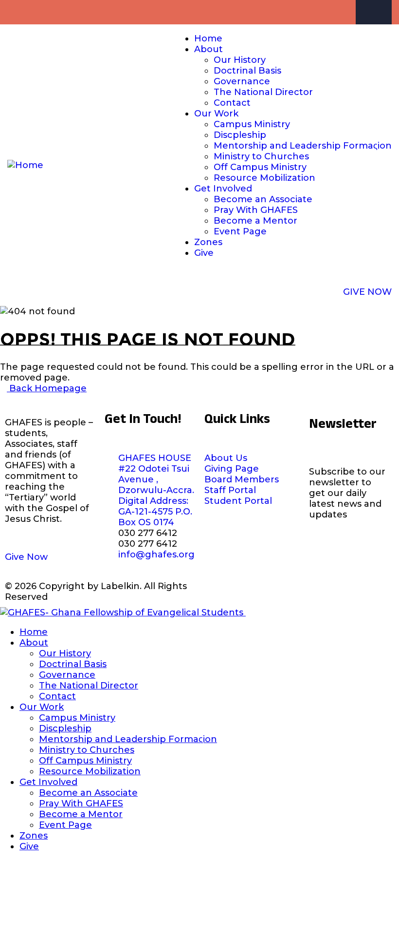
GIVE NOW (367, 292)
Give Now (26, 557)
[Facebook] (383, 12)
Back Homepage (47, 388)
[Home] (25, 165)
